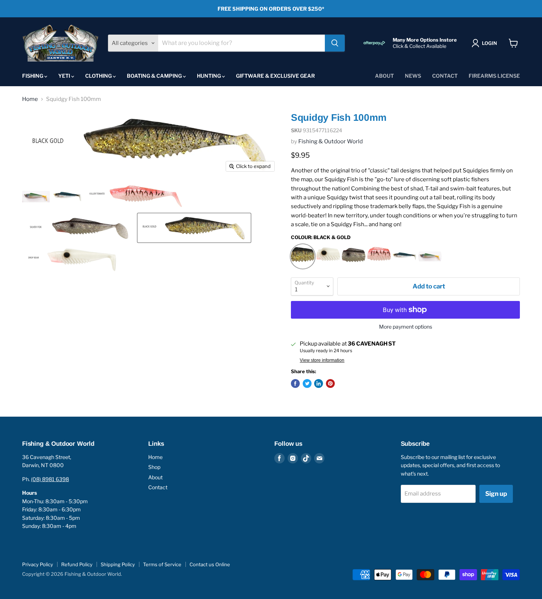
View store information (322, 360)
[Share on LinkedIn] (318, 383)
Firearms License (494, 76)
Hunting (209, 76)
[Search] (335, 43)
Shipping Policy (118, 564)
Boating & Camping (155, 76)
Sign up (496, 493)
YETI (64, 76)
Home (30, 99)
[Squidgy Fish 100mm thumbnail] (36, 196)
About (384, 76)
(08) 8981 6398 (50, 479)
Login (489, 43)
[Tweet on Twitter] (307, 383)
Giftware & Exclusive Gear (275, 76)
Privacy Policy (37, 564)
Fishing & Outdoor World (330, 141)
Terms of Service (162, 564)
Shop (154, 467)
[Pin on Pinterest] (330, 383)
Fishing (33, 76)
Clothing (99, 76)
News (413, 76)
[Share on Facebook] (295, 383)
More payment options (405, 327)
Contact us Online (210, 564)
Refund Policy (77, 564)
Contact (445, 76)
